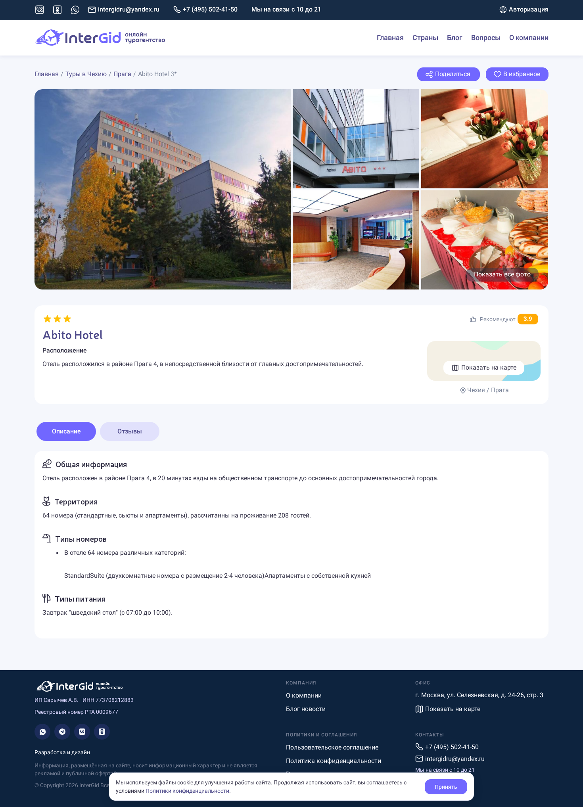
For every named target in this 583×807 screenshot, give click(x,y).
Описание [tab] (66, 431)
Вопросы (486, 37)
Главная (390, 37)
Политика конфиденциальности (333, 761)
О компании (528, 37)
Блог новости (306, 709)
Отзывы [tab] (129, 431)
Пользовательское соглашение (332, 747)
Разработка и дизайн (62, 752)
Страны (425, 37)
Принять (446, 787)
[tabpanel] (291, 544)
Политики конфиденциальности (187, 791)
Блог (454, 37)
